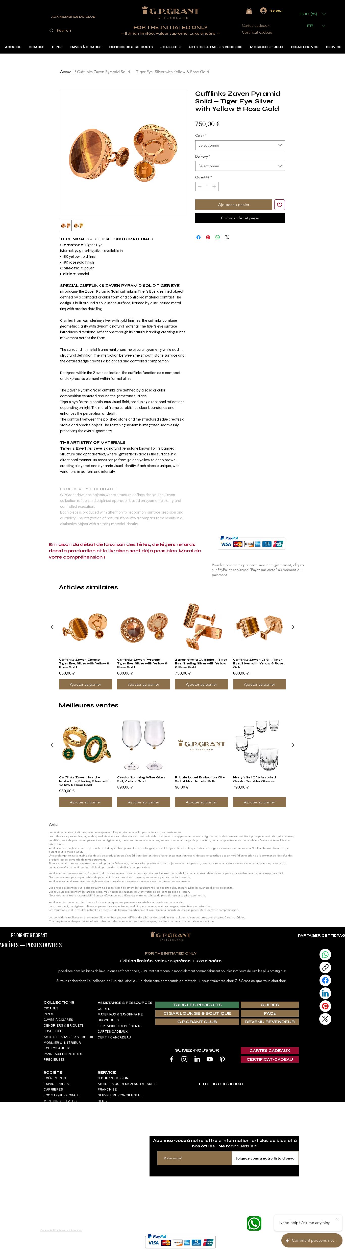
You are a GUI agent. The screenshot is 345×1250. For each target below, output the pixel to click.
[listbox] (312, 13)
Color (200, 135)
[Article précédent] (52, 627)
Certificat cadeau (257, 32)
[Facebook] (172, 1059)
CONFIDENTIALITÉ (58, 1135)
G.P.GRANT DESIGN (113, 1078)
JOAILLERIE (53, 1031)
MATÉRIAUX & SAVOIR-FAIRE (120, 1014)
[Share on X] (227, 237)
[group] (172, 645)
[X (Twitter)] (325, 1019)
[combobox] (240, 145)
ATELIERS (105, 1128)
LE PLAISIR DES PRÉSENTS (120, 1026)
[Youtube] (210, 1059)
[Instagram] (184, 1059)
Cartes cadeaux (255, 25)
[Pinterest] (222, 1059)
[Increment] (214, 186)
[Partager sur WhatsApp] (218, 237)
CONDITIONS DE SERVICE (64, 1118)
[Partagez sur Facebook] (198, 237)
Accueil (66, 71)
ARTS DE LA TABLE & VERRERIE (69, 1037)
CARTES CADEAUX (113, 1031)
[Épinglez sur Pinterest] (208, 237)
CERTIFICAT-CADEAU (114, 1037)
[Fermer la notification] (337, 1219)
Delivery (202, 156)
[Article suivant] (293, 627)
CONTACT (51, 1158)
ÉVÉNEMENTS (55, 1078)
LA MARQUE (107, 1117)
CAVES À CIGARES (58, 1020)
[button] (249, 10)
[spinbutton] (206, 186)
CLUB (102, 1101)
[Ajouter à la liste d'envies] (279, 204)
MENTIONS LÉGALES (60, 1101)
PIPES (48, 1014)
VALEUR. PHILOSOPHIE (116, 1123)
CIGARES (51, 1008)
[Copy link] (325, 967)
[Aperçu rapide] (85, 627)
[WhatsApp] (325, 954)
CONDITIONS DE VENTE (62, 1112)
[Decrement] (199, 186)
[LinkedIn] (197, 1059)
